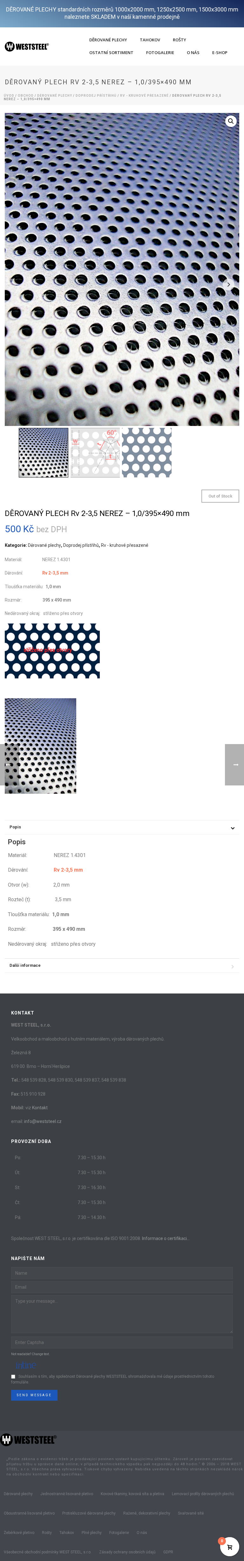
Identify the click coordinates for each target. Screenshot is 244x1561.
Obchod (26, 95)
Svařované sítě (191, 1513)
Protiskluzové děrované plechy (89, 1513)
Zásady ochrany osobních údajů (127, 1552)
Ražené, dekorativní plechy (146, 1513)
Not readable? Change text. (30, 1354)
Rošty (179, 40)
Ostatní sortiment (111, 52)
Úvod (9, 95)
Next (228, 284)
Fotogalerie (160, 52)
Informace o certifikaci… (166, 1238)
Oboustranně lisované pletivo (29, 1513)
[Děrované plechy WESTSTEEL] (28, 1439)
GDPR (168, 1552)
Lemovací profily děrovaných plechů (203, 1494)
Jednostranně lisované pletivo (66, 1494)
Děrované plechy (108, 40)
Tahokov (150, 40)
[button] (231, 121)
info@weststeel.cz (43, 1121)
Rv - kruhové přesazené (144, 95)
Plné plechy (92, 1532)
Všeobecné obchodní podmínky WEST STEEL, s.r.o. (48, 1552)
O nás (193, 52)
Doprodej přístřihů (96, 95)
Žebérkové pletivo (19, 1532)
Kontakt (40, 1107)
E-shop (219, 52)
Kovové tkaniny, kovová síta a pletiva (132, 1494)
